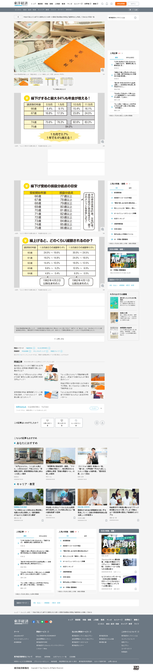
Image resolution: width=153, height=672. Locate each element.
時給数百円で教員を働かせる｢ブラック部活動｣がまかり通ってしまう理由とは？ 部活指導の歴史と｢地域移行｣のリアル (124, 511)
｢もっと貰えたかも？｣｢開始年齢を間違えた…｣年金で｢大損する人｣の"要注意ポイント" (75, 377)
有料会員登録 (121, 3)
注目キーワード (115, 280)
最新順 (40, 4)
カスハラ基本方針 (100, 661)
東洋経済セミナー (78, 645)
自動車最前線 (118, 224)
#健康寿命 (29, 348)
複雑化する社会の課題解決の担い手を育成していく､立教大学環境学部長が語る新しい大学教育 (92, 512)
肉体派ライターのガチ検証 (123, 198)
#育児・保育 (130, 285)
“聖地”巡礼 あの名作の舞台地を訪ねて (125, 203)
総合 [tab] (116, 57)
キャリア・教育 (43, 10)
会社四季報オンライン (43, 639)
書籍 (94, 4)
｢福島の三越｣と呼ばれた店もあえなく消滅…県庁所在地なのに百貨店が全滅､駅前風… (125, 74)
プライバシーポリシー (41, 661)
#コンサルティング (39, 351)
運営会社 (38, 657)
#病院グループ (55, 351)
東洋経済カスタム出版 (106, 639)
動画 (63, 4)
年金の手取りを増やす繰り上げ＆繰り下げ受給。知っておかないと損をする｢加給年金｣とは (75, 385)
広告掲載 (72, 657)
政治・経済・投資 (29, 10)
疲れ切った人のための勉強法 (128, 299)
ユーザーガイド (126, 648)
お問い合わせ (112, 661)
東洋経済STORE (41, 642)
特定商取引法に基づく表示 (68, 661)
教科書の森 (103, 642)
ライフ (53, 10)
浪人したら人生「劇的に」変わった (125, 208)
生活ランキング (119, 218)
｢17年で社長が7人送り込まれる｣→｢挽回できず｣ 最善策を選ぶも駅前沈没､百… (125, 63)
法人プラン (125, 645)
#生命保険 (25, 351)
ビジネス (18, 10)
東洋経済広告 (103, 636)
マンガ (69, 4)
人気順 (57, 4)
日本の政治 (118, 229)
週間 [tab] (130, 188)
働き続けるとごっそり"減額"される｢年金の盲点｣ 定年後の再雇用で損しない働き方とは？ (28, 368)
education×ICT (19, 636)
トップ (33, 4)
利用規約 (124, 652)
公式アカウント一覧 (60, 657)
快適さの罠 (124, 313)
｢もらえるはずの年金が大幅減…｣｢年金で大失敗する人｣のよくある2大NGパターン (74, 394)
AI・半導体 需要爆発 (121, 239)
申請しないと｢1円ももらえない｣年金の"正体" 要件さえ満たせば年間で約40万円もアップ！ (28, 377)
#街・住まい (114, 285)
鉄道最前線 (118, 192)
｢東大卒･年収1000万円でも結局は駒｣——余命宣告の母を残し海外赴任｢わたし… (125, 84)
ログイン (133, 3)
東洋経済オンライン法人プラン (82, 636)
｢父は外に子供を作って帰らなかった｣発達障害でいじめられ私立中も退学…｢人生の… (125, 95)
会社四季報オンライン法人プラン (83, 639)
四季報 (87, 4)
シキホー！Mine (41, 648)
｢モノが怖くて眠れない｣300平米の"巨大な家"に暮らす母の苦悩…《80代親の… (125, 106)
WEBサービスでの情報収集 (23, 661)
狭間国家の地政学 (126, 328)
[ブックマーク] (97, 423)
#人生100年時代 (42, 348)
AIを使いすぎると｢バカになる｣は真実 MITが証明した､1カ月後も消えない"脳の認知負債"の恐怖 (60, 509)
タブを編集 (134, 10)
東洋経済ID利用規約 (85, 661)
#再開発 (121, 285)
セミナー (77, 4)
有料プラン (125, 642)
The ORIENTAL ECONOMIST (46, 636)
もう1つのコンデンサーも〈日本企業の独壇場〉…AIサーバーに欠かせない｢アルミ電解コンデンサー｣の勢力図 (111, 581)
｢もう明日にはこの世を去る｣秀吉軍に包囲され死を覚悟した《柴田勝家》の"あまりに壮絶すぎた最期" (28, 512)
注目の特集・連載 (116, 249)
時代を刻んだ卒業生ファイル (123, 234)
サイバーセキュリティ (21, 639)
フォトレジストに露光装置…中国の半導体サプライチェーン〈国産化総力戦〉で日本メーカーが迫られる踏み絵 (110, 564)
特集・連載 (49, 4)
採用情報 (47, 657)
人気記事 (114, 53)
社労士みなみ (21, 407)
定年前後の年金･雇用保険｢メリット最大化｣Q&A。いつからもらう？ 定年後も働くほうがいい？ (28, 394)
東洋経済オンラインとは (117, 17)
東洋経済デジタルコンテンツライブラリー (50, 645)
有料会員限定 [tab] (130, 57)
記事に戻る (18, 17)
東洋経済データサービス (80, 642)
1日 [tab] (117, 188)
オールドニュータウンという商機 (125, 213)
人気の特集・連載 (117, 184)
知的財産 (54, 661)
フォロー (94, 408)
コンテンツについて (128, 639)
